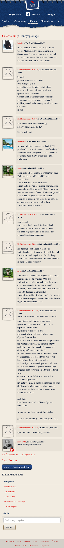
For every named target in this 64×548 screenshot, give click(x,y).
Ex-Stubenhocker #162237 (27, 427)
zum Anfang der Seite (25, 454)
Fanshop (27, 541)
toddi (19, 43)
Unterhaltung (10, 36)
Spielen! (6, 21)
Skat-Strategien (10, 506)
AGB (24, 545)
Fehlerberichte (9, 486)
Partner (17, 545)
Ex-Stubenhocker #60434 (27, 244)
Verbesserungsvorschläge (14, 501)
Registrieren (15, 14)
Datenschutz (34, 545)
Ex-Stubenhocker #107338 (27, 69)
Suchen (9, 527)
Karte (35, 541)
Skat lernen (45, 541)
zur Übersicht (8, 454)
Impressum (45, 545)
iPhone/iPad (10, 541)
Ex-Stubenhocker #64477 (27, 118)
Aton (19, 168)
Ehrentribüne (47, 21)
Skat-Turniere (9, 491)
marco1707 (21, 441)
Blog (19, 541)
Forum (33, 21)
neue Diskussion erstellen (17, 467)
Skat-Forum (9, 460)
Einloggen (50, 14)
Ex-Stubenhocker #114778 (27, 310)
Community (20, 21)
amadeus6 (21, 141)
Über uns (55, 541)
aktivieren (35, 14)
